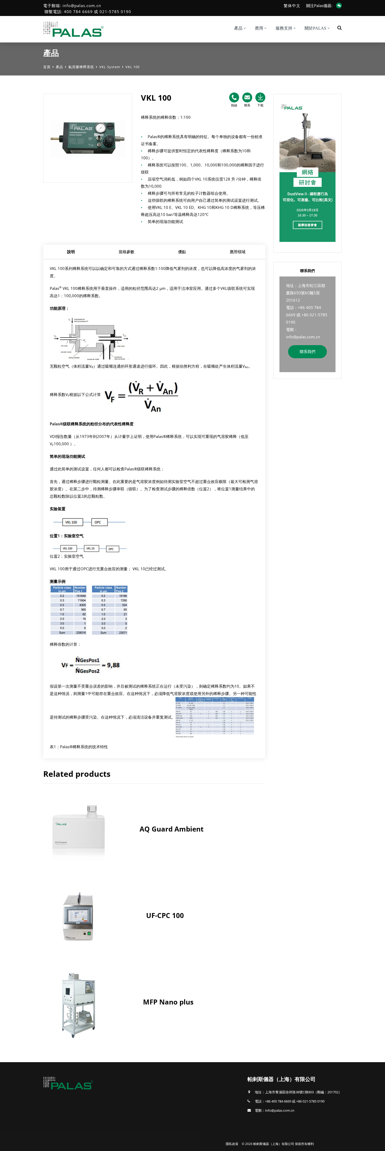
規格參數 (126, 251)
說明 (71, 251)
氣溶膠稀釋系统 (81, 66)
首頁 (47, 66)
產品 (59, 66)
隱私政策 (232, 1144)
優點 (182, 251)
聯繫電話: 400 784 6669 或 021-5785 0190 (88, 11)
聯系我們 (307, 351)
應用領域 (237, 251)
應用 (259, 28)
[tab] (71, 252)
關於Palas (315, 28)
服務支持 (284, 28)
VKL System (109, 66)
